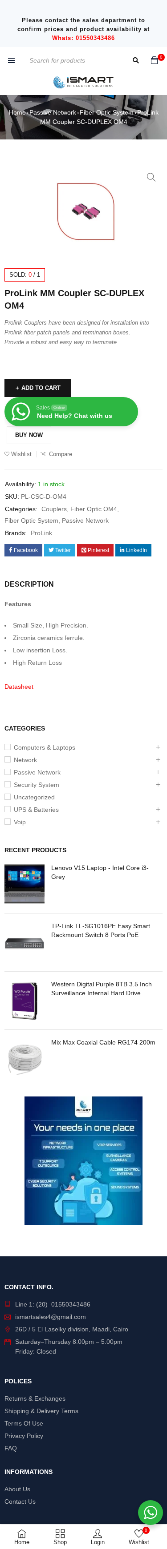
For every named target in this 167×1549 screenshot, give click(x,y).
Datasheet (18, 686)
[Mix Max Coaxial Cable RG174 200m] (24, 1059)
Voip (20, 822)
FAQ (10, 1448)
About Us (17, 1489)
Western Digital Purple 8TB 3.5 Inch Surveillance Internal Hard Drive (101, 989)
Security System (36, 784)
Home (17, 112)
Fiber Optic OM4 (93, 508)
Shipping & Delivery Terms (41, 1410)
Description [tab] (29, 584)
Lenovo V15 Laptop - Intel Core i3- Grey (100, 872)
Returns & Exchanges (34, 1398)
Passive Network (52, 112)
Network (25, 759)
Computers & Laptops (44, 747)
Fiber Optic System (107, 112)
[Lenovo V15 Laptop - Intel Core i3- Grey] (24, 884)
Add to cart (41, 388)
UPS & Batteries (36, 809)
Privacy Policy (23, 1435)
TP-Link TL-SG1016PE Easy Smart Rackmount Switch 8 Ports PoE (100, 930)
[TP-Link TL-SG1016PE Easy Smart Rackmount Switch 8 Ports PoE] (24, 942)
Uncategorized (34, 797)
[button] (151, 177)
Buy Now (29, 435)
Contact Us (20, 1501)
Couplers (54, 508)
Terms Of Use (23, 1423)
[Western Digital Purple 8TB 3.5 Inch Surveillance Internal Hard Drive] (24, 1001)
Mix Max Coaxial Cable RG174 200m (103, 1042)
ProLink (41, 532)
